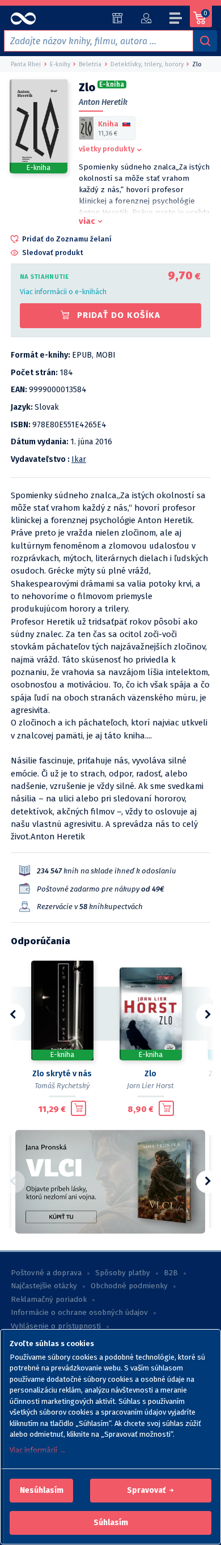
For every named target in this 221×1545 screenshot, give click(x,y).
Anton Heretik (103, 102)
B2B (171, 1272)
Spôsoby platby (122, 1272)
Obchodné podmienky (129, 1286)
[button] (42, 1490)
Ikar (78, 459)
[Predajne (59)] (117, 18)
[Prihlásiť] (146, 18)
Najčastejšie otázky (44, 1286)
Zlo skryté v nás (62, 1074)
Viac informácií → (38, 1450)
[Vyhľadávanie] (205, 41)
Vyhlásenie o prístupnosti (56, 1326)
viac (87, 221)
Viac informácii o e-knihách (63, 291)
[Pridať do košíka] (78, 1109)
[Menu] (176, 20)
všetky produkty (106, 149)
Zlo (150, 1074)
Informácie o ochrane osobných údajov (79, 1312)
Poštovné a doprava (46, 1272)
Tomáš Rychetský (62, 1085)
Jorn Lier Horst (150, 1085)
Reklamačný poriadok (49, 1299)
